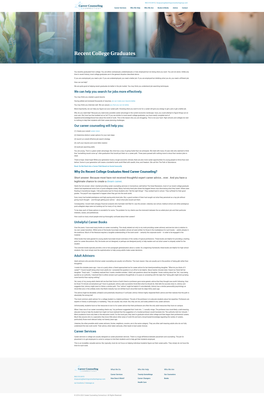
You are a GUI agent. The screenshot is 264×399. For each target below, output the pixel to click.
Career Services (120, 8)
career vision (95, 131)
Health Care (142, 382)
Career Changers (144, 378)
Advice (175, 8)
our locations (79, 383)
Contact (185, 8)
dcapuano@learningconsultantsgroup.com (172, 3)
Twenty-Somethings (145, 374)
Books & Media (163, 8)
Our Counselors (170, 374)
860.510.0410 (150, 3)
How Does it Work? (117, 378)
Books (166, 378)
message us (89, 383)
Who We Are (149, 8)
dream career (114, 181)
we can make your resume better (123, 101)
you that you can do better (119, 105)
